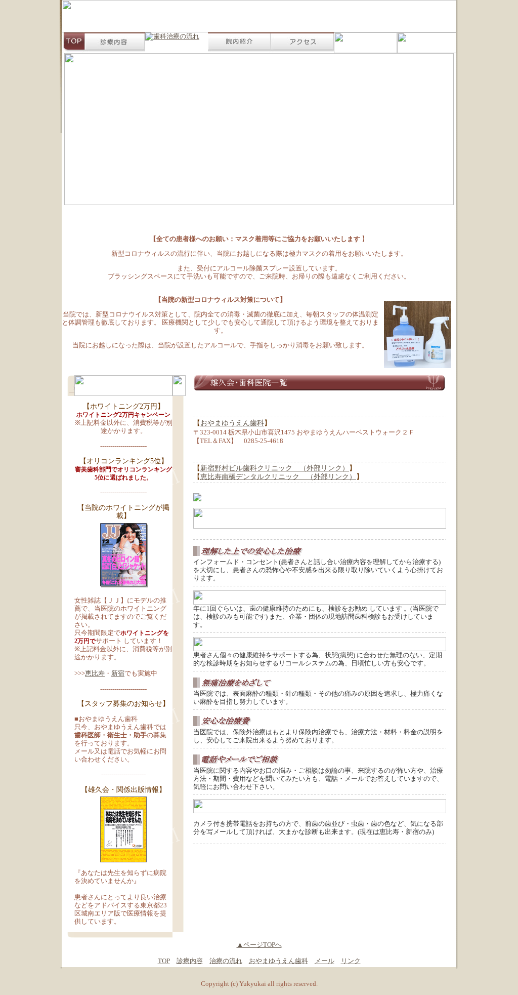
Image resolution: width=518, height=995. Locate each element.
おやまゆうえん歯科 (232, 423)
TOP (164, 961)
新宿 (117, 673)
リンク (351, 961)
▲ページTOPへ (259, 944)
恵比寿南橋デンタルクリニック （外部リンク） (278, 477)
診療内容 (190, 961)
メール (324, 961)
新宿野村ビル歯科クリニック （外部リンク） (274, 468)
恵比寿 (95, 673)
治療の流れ (225, 961)
